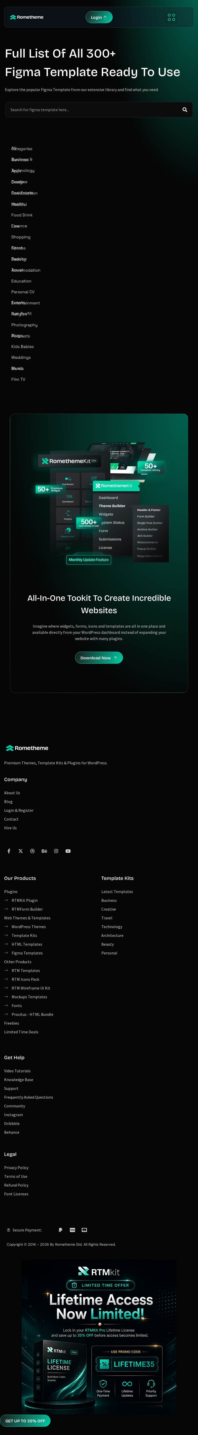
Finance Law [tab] (19, 226)
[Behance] (44, 851)
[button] (171, 17)
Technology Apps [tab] (23, 171)
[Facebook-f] (8, 851)
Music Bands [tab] (17, 368)
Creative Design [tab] (19, 182)
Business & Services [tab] (21, 160)
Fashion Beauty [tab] (19, 259)
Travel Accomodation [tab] (25, 270)
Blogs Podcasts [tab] (20, 336)
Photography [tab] (24, 325)
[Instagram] (56, 851)
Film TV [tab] (18, 379)
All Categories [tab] (21, 148)
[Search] (185, 109)
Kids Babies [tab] (22, 346)
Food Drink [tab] (22, 215)
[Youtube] (68, 851)
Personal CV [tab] (23, 292)
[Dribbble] (32, 851)
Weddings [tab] (21, 357)
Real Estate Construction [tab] (24, 193)
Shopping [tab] (20, 237)
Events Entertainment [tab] (25, 303)
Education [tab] (21, 281)
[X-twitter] (20, 851)
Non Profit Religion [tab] (21, 314)
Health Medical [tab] (19, 204)
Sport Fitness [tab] (18, 248)
